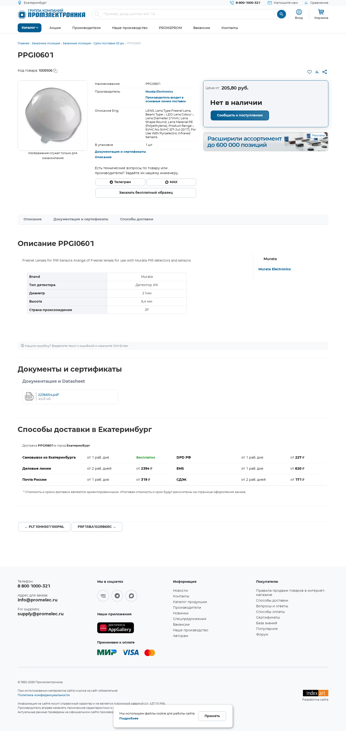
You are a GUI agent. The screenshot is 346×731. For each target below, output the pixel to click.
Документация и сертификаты (120, 151)
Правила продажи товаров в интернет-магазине (290, 593)
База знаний (266, 623)
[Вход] (299, 12)
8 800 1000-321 (34, 586)
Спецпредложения (189, 619)
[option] (53, 116)
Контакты (181, 596)
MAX (173, 182)
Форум (262, 634)
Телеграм (122, 182)
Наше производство (190, 630)
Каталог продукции (190, 602)
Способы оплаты (270, 612)
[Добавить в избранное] (309, 72)
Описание (103, 157)
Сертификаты (268, 617)
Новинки (181, 613)
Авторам (180, 636)
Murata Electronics (159, 91)
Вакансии (181, 624)
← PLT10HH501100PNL (44, 527)
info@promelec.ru (37, 600)
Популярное (267, 629)
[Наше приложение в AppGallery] (133, 627)
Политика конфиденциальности (44, 695)
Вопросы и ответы (272, 606)
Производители (187, 607)
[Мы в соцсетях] (103, 596)
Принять (212, 716)
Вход (299, 18)
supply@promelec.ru (41, 614)
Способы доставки (136, 219)
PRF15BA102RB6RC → (97, 527)
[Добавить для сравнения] (317, 72)
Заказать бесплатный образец (146, 192)
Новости (180, 590)
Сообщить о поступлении (240, 115)
